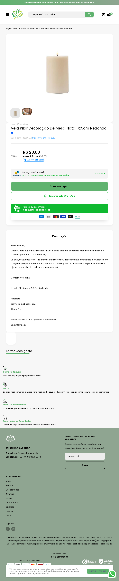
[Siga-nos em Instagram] (13, 529)
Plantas (9, 485)
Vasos (9, 498)
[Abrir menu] (7, 14)
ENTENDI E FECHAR (97, 571)
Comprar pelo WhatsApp (61, 196)
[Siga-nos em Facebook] (8, 529)
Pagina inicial (12, 28)
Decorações (12, 502)
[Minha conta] (104, 15)
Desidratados (12, 489)
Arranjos (10, 494)
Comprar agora (59, 186)
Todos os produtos (29, 28)
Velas (8, 515)
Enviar (85, 465)
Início (8, 481)
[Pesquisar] (89, 14)
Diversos (10, 506)
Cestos (9, 511)
